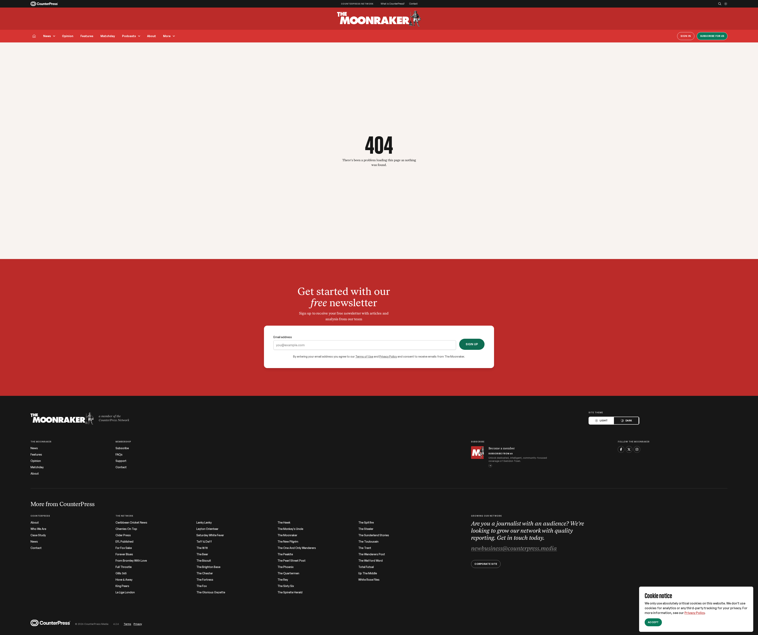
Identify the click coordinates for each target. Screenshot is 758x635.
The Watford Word (370, 560)
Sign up (472, 344)
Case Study (38, 535)
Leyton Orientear (207, 529)
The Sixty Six (285, 586)
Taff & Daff (204, 541)
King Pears (122, 586)
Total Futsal (366, 567)
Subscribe (122, 448)
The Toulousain (368, 541)
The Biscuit (203, 560)
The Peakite (285, 554)
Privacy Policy (694, 613)
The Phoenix (285, 567)
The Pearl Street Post (291, 560)
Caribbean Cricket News (131, 522)
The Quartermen (288, 573)
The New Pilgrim (287, 541)
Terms (127, 624)
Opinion (67, 36)
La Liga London (125, 592)
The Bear (202, 554)
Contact (413, 3)
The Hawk (283, 522)
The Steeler (365, 529)
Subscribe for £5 (712, 36)
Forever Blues (124, 554)
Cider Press (123, 535)
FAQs (119, 454)
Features (86, 36)
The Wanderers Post (371, 554)
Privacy (138, 624)
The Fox (201, 586)
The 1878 (202, 548)
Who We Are (38, 529)
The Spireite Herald (289, 592)
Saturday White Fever (210, 535)
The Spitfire (366, 522)
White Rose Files (368, 579)
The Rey (282, 579)
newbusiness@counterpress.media (514, 549)
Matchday (107, 36)
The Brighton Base (208, 567)
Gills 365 (121, 573)
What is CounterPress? (392, 3)
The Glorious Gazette (210, 592)
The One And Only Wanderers (296, 548)
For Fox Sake (124, 548)
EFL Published (124, 541)
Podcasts (129, 36)
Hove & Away (124, 579)
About (151, 36)
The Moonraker (287, 535)
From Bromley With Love (131, 560)
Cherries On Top (126, 529)
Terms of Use (364, 356)
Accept (653, 622)
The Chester (204, 573)
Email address (282, 337)
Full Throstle (124, 567)
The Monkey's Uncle (290, 529)
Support (121, 460)
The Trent (364, 548)
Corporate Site (485, 563)
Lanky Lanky (204, 522)
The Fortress (204, 579)
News (47, 36)
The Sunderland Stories (373, 535)
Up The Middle (367, 573)
